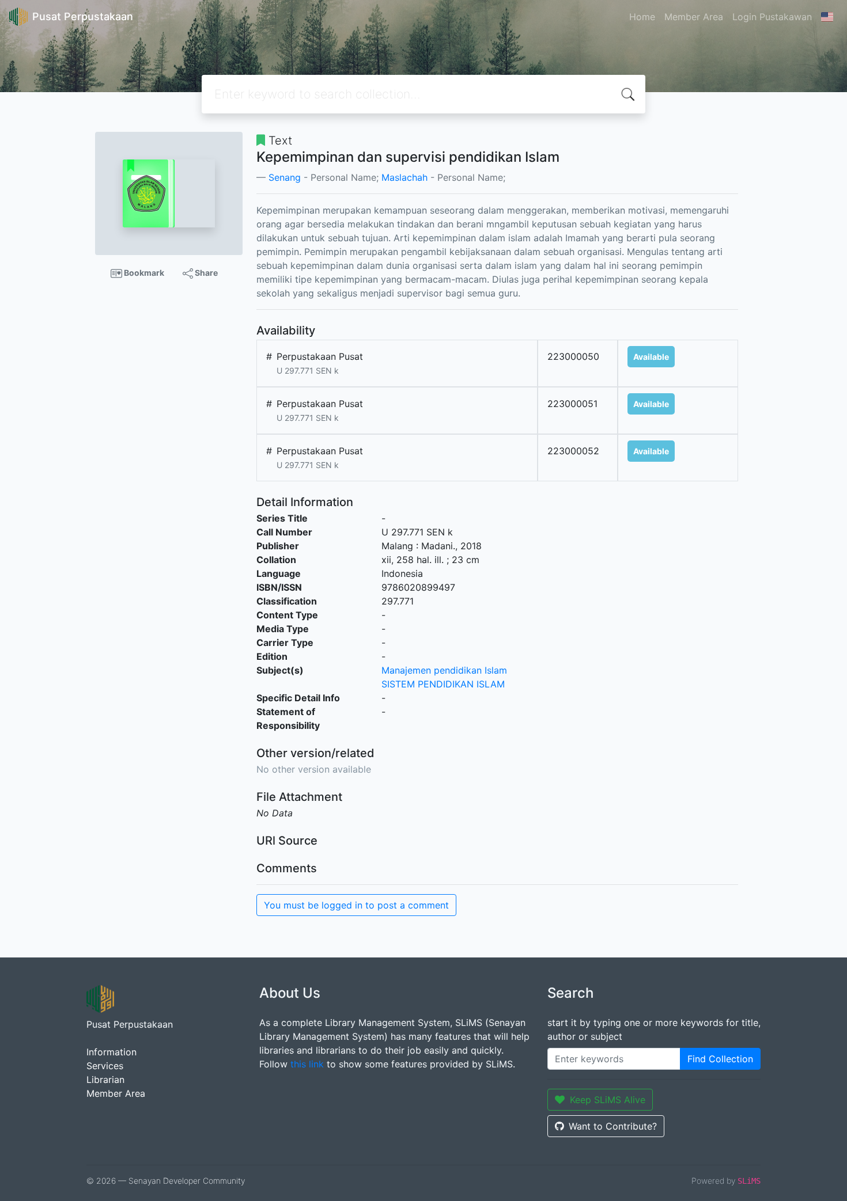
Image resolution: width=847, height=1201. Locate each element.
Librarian (105, 1079)
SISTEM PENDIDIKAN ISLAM (443, 684)
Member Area (693, 16)
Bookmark (143, 273)
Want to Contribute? (613, 1126)
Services (104, 1065)
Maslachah (404, 177)
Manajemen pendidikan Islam (444, 670)
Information (111, 1052)
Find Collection (720, 1059)
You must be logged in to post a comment (356, 905)
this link (307, 1064)
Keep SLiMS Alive (607, 1099)
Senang (285, 177)
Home (642, 16)
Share (205, 273)
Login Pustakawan (772, 16)
